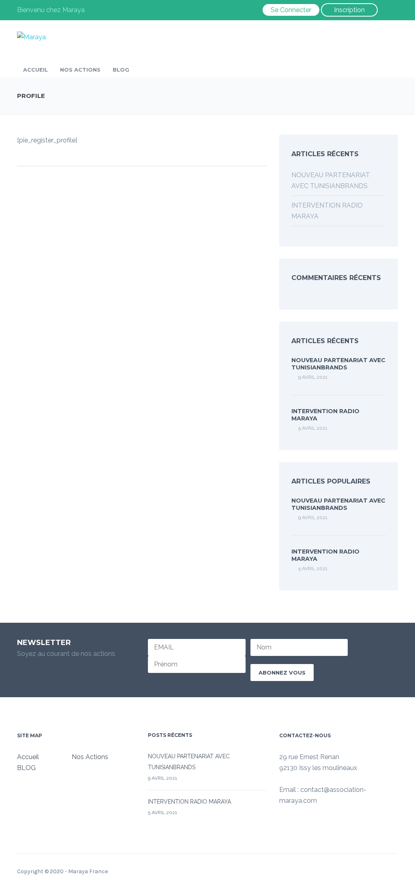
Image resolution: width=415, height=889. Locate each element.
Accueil (35, 69)
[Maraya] (31, 36)
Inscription (349, 10)
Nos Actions (80, 69)
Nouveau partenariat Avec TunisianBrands (338, 363)
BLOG (121, 69)
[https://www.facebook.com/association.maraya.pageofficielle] (281, 823)
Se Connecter (291, 10)
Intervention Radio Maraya (189, 801)
